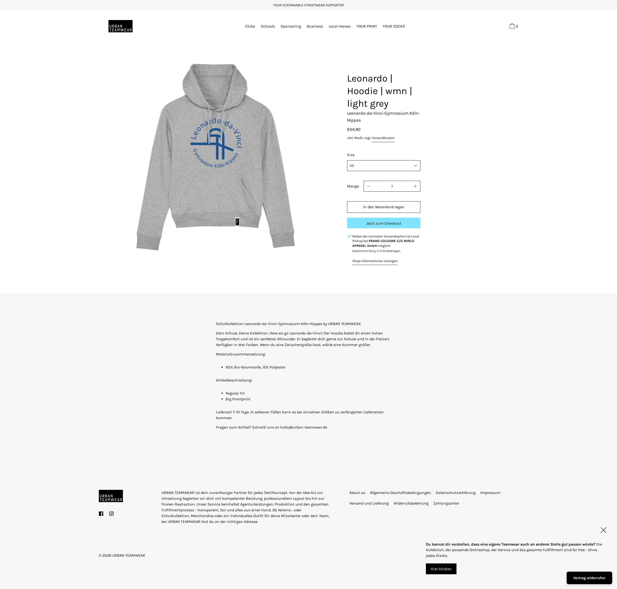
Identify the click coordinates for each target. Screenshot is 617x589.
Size (351, 154)
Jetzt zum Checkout (383, 223)
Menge (353, 186)
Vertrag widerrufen (589, 578)
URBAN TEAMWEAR (128, 555)
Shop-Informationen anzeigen (375, 261)
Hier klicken (441, 569)
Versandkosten (383, 138)
